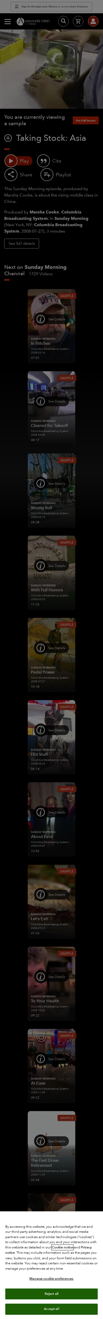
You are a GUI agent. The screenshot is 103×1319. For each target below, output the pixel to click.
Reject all (51, 1293)
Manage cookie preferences (51, 1278)
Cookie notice (62, 1247)
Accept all (51, 1309)
